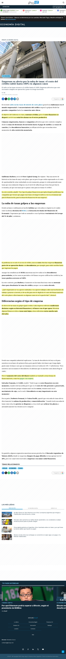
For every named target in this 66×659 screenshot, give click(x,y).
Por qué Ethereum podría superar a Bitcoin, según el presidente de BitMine (25, 606)
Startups (50, 625)
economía (12, 468)
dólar (5, 468)
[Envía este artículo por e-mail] (17, 99)
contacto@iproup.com (7, 642)
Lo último (16, 622)
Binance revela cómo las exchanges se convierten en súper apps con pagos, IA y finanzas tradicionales (37, 535)
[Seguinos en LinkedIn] (33, 649)
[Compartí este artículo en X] (6, 99)
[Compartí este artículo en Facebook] (3, 99)
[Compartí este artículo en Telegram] (14, 99)
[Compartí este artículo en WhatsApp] (9, 99)
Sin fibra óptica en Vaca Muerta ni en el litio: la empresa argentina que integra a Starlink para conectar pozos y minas (37, 513)
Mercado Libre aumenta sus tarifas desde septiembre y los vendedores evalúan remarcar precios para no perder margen (37, 520)
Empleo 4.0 (16, 625)
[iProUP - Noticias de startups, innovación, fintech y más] (33, 2)
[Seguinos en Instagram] (23, 649)
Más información (10, 19)
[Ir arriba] (63, 651)
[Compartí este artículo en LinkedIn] (11, 99)
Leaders (16, 628)
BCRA (24, 211)
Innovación (33, 625)
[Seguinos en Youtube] (43, 649)
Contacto (33, 628)
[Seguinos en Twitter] (38, 649)
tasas (20, 468)
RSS (33, 634)
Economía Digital (33, 622)
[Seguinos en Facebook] (28, 649)
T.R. (4, 92)
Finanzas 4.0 (49, 622)
